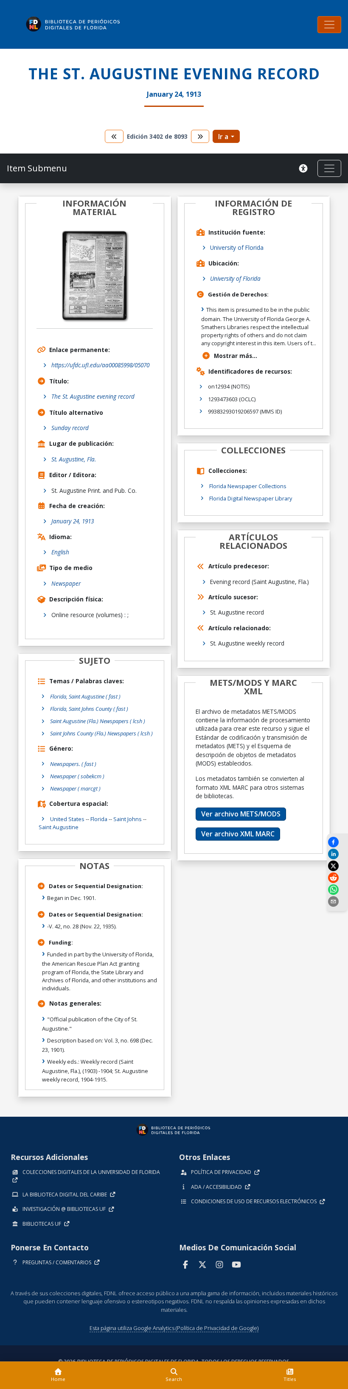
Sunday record (70, 428)
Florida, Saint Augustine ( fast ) (85, 696)
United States (67, 819)
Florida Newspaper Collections (247, 486)
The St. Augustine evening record (93, 396)
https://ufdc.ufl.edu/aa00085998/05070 (100, 365)
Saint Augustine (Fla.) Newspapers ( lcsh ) (97, 721)
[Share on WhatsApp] (337, 889)
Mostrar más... (235, 356)
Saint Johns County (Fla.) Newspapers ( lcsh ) (101, 733)
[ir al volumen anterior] (114, 136)
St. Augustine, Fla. (73, 459)
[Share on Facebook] (337, 842)
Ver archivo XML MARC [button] (238, 833)
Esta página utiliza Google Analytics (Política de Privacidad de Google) (174, 1328)
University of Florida (237, 247)
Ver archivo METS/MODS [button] (241, 814)
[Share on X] (337, 866)
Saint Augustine (59, 827)
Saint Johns (127, 819)
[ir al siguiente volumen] (200, 136)
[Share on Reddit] (337, 877)
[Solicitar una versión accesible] (304, 168)
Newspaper (66, 583)
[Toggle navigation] (329, 24)
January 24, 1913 (72, 521)
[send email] (337, 901)
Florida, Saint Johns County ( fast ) (89, 709)
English (60, 552)
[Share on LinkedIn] (337, 854)
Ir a (223, 136)
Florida (98, 819)
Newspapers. (73, 764)
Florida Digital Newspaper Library (250, 498)
